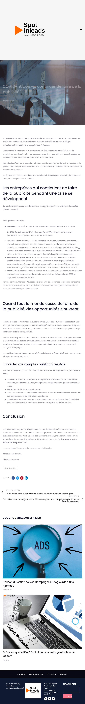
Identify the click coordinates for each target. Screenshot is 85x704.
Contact (48, 688)
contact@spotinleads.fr (15, 688)
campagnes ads (10, 468)
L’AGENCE (21, 674)
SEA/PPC (6, 108)
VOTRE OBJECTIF (36, 674)
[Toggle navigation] (69, 30)
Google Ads (7, 590)
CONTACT (63, 674)
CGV (46, 695)
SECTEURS (51, 674)
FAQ (50, 695)
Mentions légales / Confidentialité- (51, 685)
